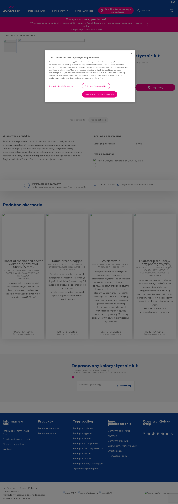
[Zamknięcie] (131, 54)
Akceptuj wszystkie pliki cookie (99, 94)
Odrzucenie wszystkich (96, 86)
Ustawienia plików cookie (61, 86)
